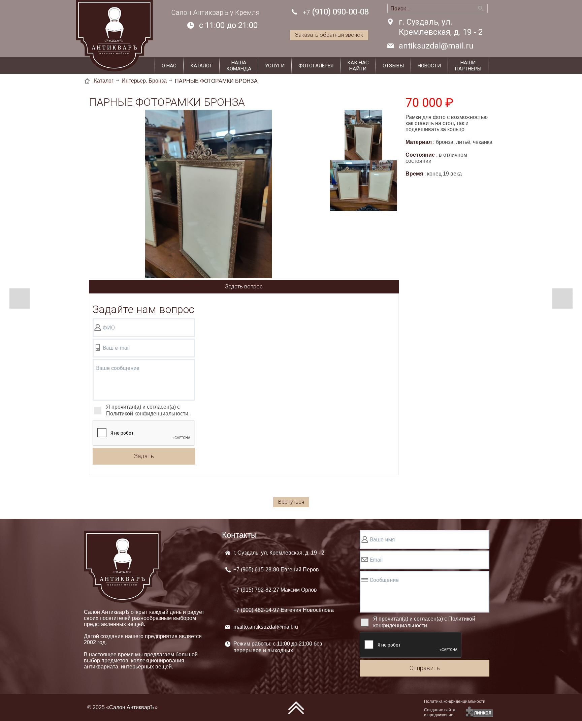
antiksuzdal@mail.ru (436, 46)
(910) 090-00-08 (336, 12)
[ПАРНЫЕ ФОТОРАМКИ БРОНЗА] (208, 195)
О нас (169, 66)
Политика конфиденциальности (454, 701)
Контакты (239, 534)
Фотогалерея (315, 66)
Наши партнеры (468, 66)
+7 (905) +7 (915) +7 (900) (283, 590)
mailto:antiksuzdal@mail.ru (265, 627)
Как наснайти (358, 66)
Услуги (275, 66)
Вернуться (291, 502)
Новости (429, 66)
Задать (144, 456)
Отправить (425, 667)
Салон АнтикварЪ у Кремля (215, 12)
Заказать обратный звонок (329, 35)
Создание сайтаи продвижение (439, 712)
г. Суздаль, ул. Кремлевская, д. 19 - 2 (441, 27)
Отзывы (393, 66)
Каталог (201, 66)
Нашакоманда (238, 66)
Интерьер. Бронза (144, 81)
